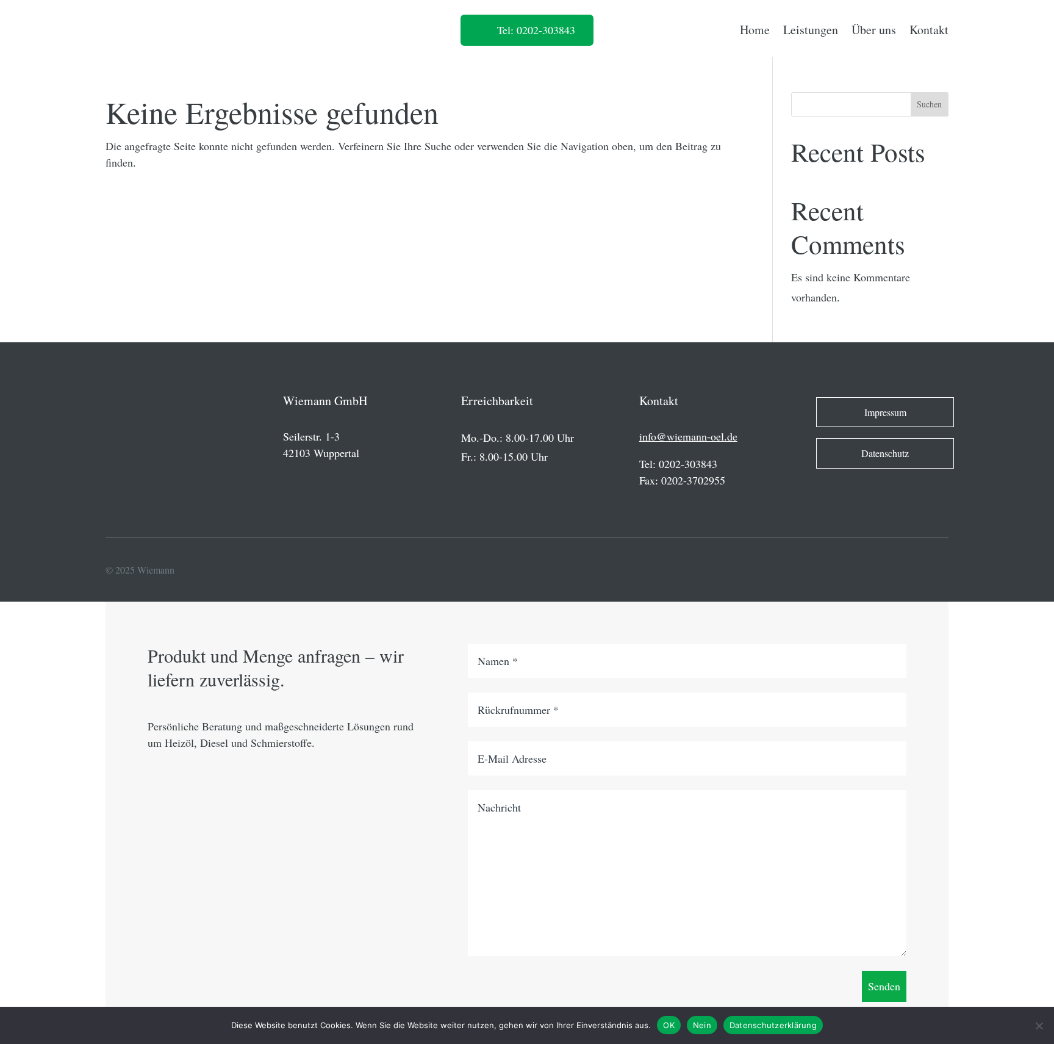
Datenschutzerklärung (773, 1025)
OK (669, 1025)
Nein (702, 1025)
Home (755, 29)
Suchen (929, 104)
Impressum (885, 412)
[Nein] (1039, 1026)
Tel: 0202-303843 (536, 30)
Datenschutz (885, 453)
